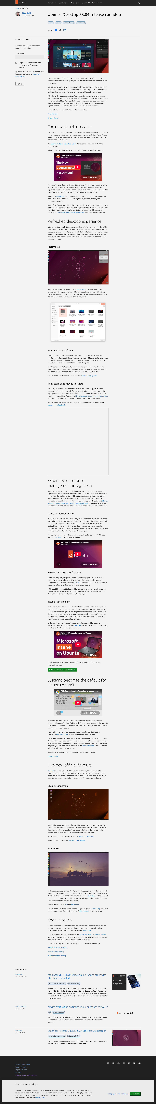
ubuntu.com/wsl (53, 756)
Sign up (19, 84)
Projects (18, 1072)
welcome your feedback (56, 405)
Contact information (22, 1064)
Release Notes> (53, 118)
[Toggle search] (139, 3)
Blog (17, 8)
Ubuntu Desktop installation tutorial (64, 144)
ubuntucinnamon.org (86, 836)
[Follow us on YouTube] (133, 1063)
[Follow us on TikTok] (128, 1063)
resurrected (90, 896)
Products (51, 3)
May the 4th (87, 930)
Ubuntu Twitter (100, 934)
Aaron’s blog (95, 909)
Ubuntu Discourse (85, 934)
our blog (58, 537)
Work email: (21, 53)
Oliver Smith (26, 13)
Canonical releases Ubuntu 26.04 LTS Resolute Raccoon (77, 1030)
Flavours (51, 771)
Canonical (18, 974)
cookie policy (40, 1098)
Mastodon (81, 840)
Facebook (56, 30)
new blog (77, 625)
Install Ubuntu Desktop (56, 951)
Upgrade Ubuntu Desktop (57, 956)
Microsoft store (88, 746)
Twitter (60, 30)
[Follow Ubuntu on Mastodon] (107, 1063)
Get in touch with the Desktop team (62, 670)
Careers (84, 3)
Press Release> (53, 114)
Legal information (21, 1067)
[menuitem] (51, 3)
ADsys (76, 582)
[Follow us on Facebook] (112, 1063)
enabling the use (62, 734)
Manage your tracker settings (26, 1075)
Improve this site (21, 1070)
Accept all (135, 1094)
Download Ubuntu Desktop (58, 947)
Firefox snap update (89, 376)
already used (60, 196)
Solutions (62, 3)
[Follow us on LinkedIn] (118, 1063)
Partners (74, 3)
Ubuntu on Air (84, 911)
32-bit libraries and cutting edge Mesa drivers (91, 396)
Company (95, 3)
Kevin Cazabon (20, 1006)
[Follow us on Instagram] (123, 1063)
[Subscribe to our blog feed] (139, 1063)
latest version (79, 289)
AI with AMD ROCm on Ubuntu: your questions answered (78, 1006)
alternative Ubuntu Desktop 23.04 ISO (71, 212)
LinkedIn (64, 30)
